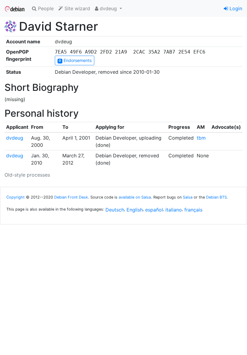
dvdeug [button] (108, 8)
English (135, 210)
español (154, 210)
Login (235, 8)
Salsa (187, 197)
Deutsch (114, 210)
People (45, 8)
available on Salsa (135, 197)
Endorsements (75, 60)
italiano (173, 210)
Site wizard (76, 8)
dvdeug (14, 138)
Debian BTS (216, 197)
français (193, 210)
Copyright (15, 197)
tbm (201, 138)
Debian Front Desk (71, 197)
